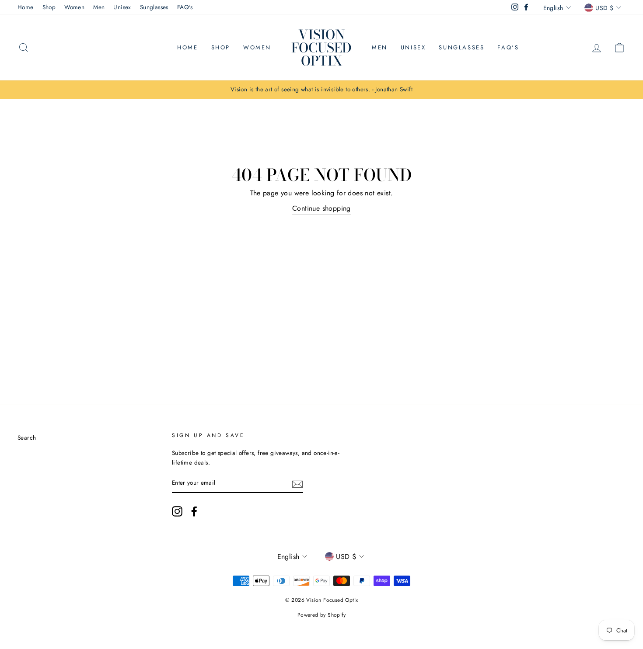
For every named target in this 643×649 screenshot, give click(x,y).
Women (74, 7)
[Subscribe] (297, 483)
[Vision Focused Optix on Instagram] (177, 511)
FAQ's (185, 7)
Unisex (122, 7)
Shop (49, 7)
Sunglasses (154, 7)
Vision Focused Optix (321, 47)
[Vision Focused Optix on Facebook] (194, 511)
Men (99, 7)
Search (26, 437)
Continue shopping (321, 208)
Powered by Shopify (321, 615)
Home (25, 7)
